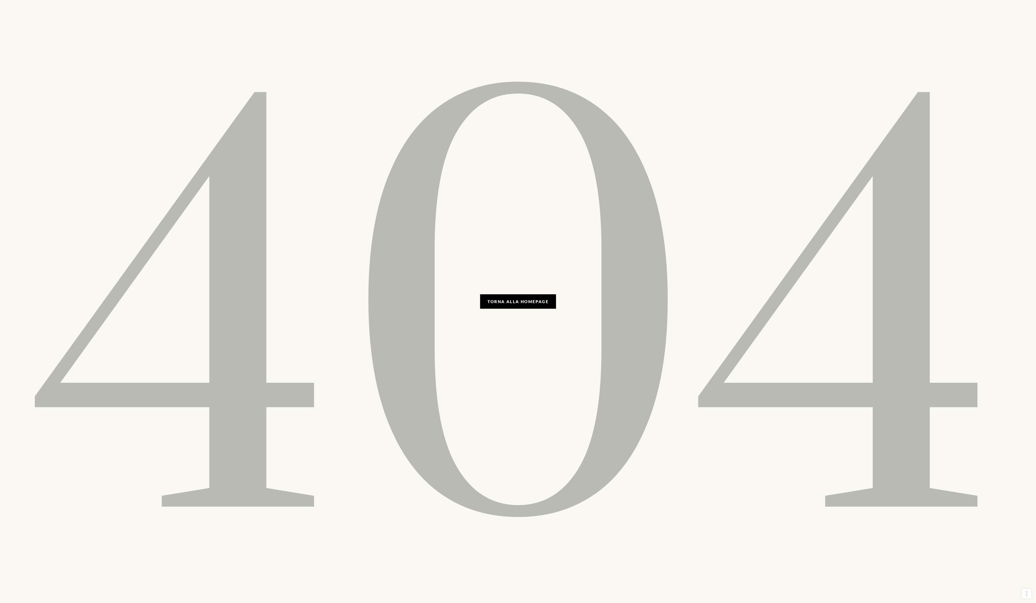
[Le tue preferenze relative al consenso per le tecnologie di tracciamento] (1026, 593)
